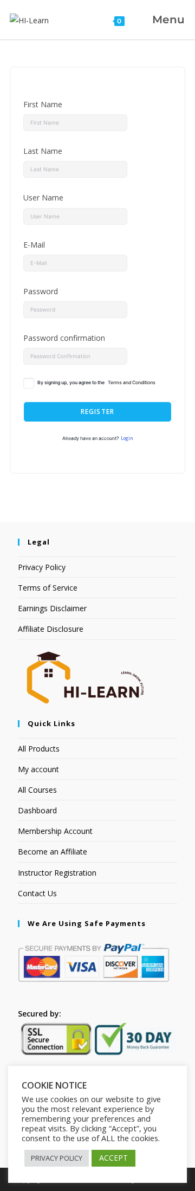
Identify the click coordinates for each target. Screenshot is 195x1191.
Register (98, 411)
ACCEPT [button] (113, 1158)
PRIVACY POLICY (56, 1158)
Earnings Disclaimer (52, 608)
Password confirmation (64, 338)
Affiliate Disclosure (50, 629)
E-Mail (34, 245)
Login (127, 438)
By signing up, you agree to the (96, 382)
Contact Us (37, 893)
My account (38, 769)
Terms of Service (47, 587)
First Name (42, 104)
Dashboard (37, 810)
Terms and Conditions (131, 382)
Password (40, 291)
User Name (43, 197)
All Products (39, 748)
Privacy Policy (42, 567)
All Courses (37, 790)
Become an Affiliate (52, 851)
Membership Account (55, 831)
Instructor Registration (57, 873)
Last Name (42, 151)
